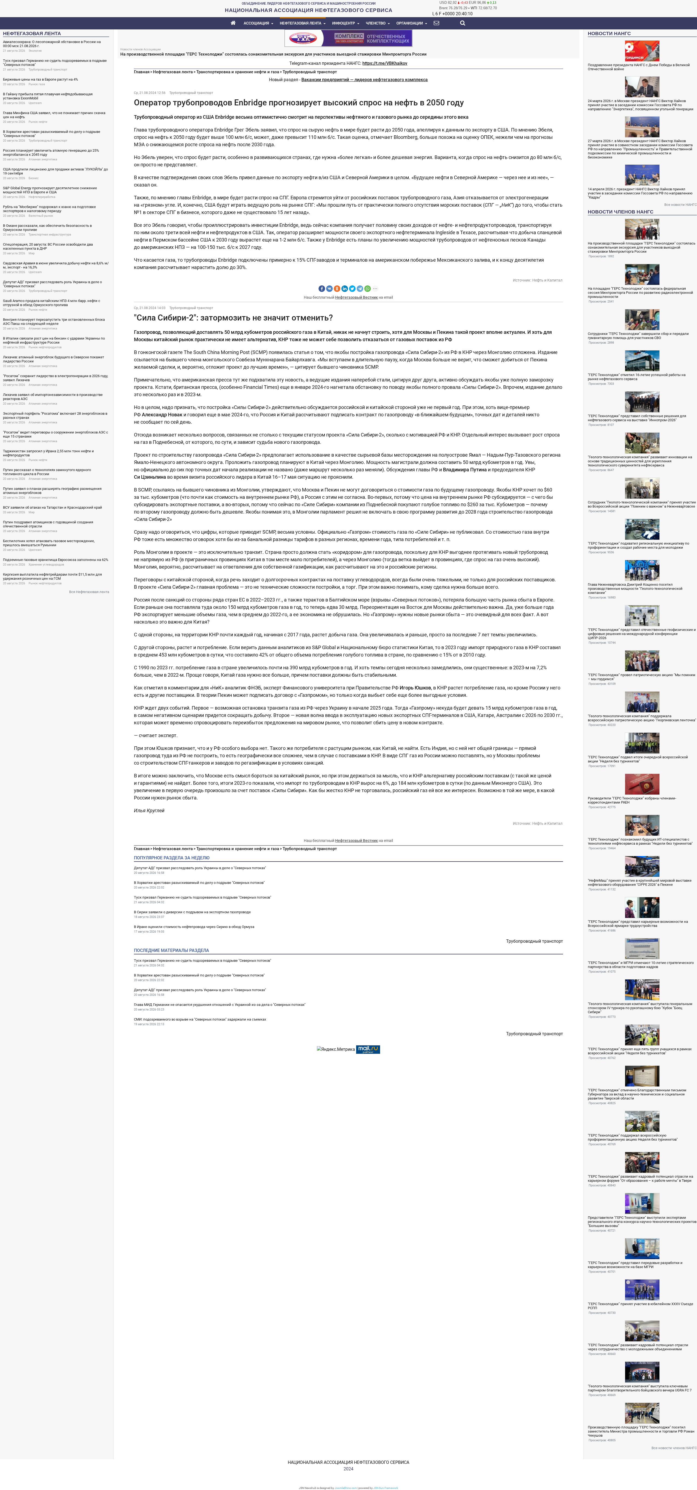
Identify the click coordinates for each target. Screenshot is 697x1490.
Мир (32, 253)
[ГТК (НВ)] (348, 38)
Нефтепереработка (42, 197)
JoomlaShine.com (346, 1487)
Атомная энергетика (43, 159)
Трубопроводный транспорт (48, 69)
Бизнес (34, 178)
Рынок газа (37, 84)
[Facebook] (322, 288)
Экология (35, 51)
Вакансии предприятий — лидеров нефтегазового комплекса (364, 79)
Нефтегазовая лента (173, 71)
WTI (474, 8)
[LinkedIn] (344, 288)
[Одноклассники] (337, 288)
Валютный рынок (41, 216)
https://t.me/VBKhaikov (384, 63)
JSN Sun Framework (385, 1487)
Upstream (35, 103)
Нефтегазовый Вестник (356, 297)
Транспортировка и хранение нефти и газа (237, 71)
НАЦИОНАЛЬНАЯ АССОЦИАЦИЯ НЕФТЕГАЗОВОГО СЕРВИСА (348, 1462)
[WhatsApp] (367, 288)
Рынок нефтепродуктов (45, 347)
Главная (141, 71)
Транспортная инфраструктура (50, 234)
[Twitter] (352, 288)
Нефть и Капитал (547, 280)
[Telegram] (360, 288)
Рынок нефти (38, 122)
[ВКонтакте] (329, 288)
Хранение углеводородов (46, 564)
